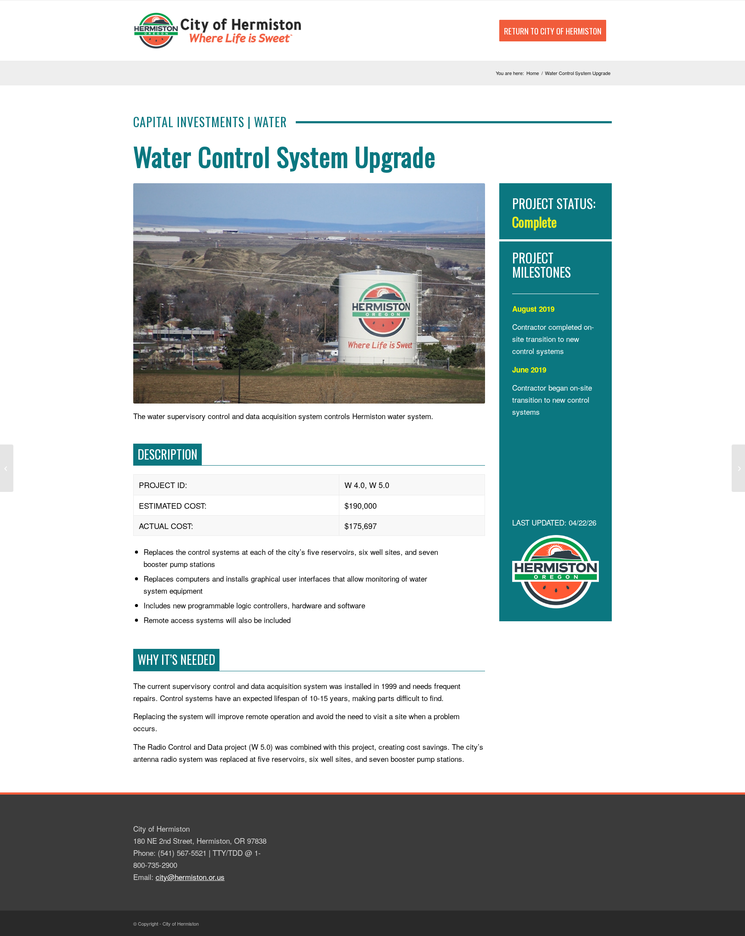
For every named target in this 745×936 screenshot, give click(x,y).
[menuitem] (553, 30)
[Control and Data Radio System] (738, 468)
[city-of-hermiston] (218, 30)
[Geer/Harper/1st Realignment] (6, 468)
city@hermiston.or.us (190, 876)
